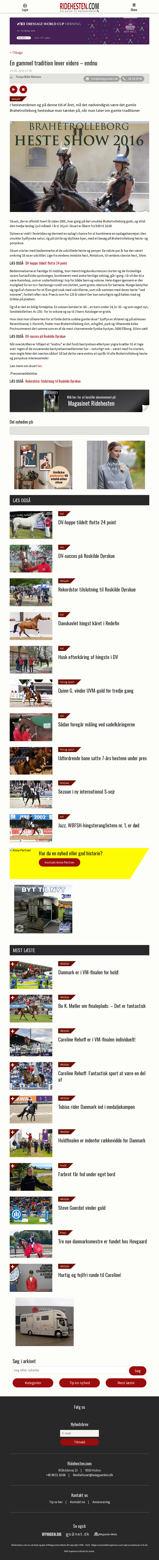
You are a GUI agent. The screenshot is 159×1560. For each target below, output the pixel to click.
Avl (62, 513)
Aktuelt (16, 99)
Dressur (64, 783)
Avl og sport (67, 682)
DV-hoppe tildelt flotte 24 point (46, 263)
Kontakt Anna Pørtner (59, 862)
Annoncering (101, 1502)
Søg (138, 1370)
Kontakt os (77, 1502)
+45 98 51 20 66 (56, 1475)
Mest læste (126, 1382)
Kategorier (33, 1382)
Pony (63, 1232)
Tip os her (56, 1502)
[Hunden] (51, 1534)
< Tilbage (16, 52)
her (39, 366)
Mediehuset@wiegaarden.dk (93, 1475)
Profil (63, 1165)
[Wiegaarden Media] (105, 1534)
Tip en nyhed (79, 1382)
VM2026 (64, 963)
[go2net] (77, 1534)
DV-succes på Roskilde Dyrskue (45, 336)
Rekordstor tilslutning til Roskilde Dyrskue (53, 381)
